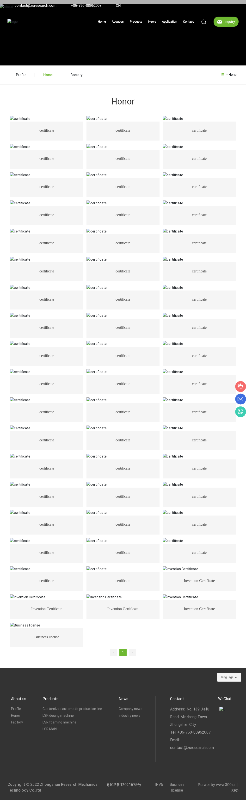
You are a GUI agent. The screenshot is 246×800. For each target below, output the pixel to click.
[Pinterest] (236, 5)
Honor (48, 75)
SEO (235, 790)
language (227, 677)
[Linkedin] (215, 5)
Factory (76, 75)
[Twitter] (222, 5)
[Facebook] (207, 5)
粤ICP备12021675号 (123, 784)
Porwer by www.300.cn (217, 784)
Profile (21, 75)
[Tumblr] (229, 5)
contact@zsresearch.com (35, 5)
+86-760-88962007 (86, 5)
